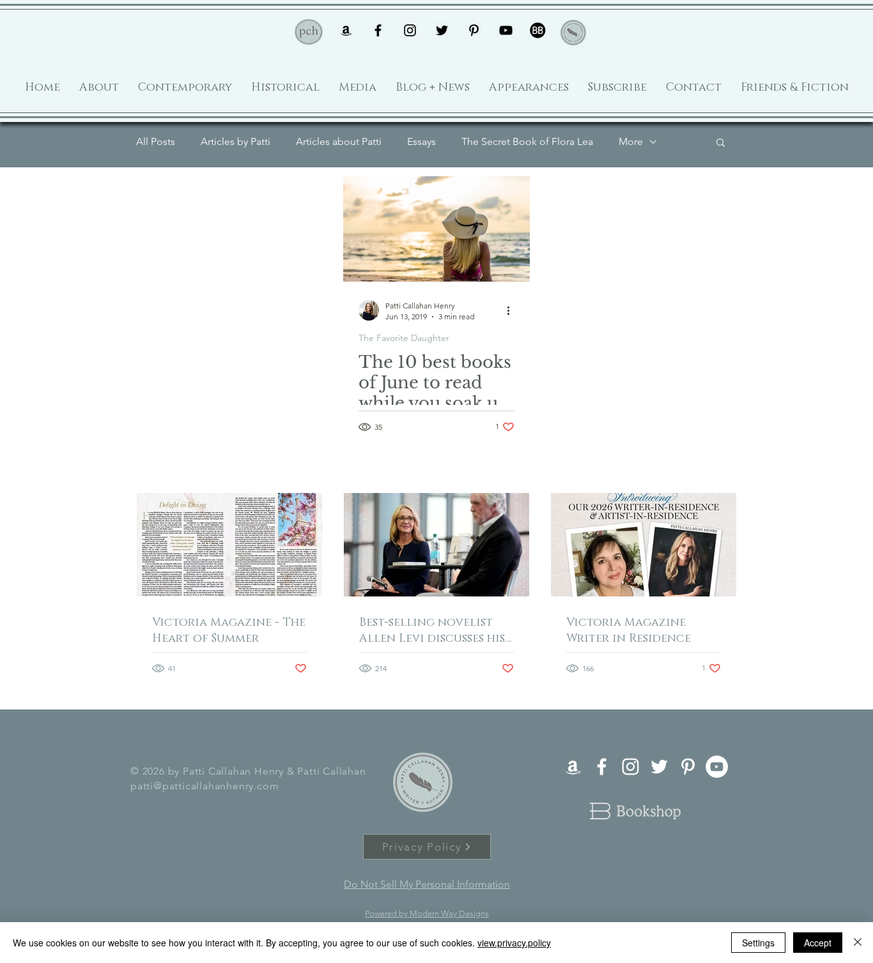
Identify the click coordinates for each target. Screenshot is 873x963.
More (631, 141)
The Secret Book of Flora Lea (527, 141)
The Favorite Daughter (404, 338)
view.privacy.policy (514, 942)
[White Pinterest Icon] (688, 766)
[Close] (857, 942)
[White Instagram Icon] (630, 766)
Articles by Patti (235, 141)
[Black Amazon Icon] (346, 30)
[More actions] (512, 310)
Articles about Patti (339, 141)
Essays (421, 141)
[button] (721, 143)
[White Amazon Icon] (573, 766)
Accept (817, 942)
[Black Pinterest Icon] (474, 30)
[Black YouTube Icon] (506, 30)
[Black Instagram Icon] (410, 30)
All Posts (155, 141)
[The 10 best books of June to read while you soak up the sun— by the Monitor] (436, 229)
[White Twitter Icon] (659, 766)
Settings (758, 942)
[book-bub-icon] (538, 30)
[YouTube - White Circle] (717, 766)
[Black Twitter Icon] (442, 30)
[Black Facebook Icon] (378, 30)
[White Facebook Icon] (602, 766)
